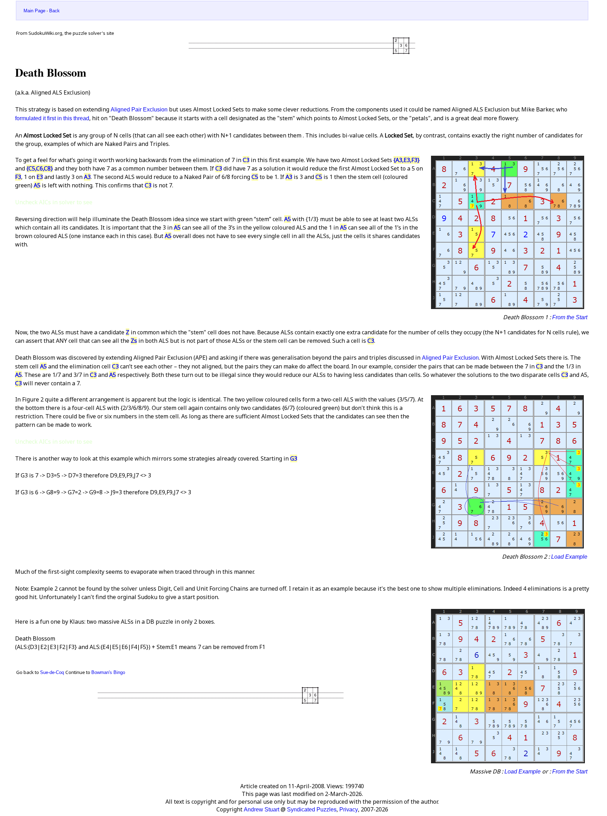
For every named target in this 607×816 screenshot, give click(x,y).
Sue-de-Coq (52, 672)
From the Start (569, 317)
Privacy (348, 809)
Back (54, 10)
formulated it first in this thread (52, 118)
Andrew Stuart (261, 809)
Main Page (34, 10)
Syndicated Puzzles (312, 809)
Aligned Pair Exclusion (139, 110)
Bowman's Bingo (108, 672)
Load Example (569, 557)
